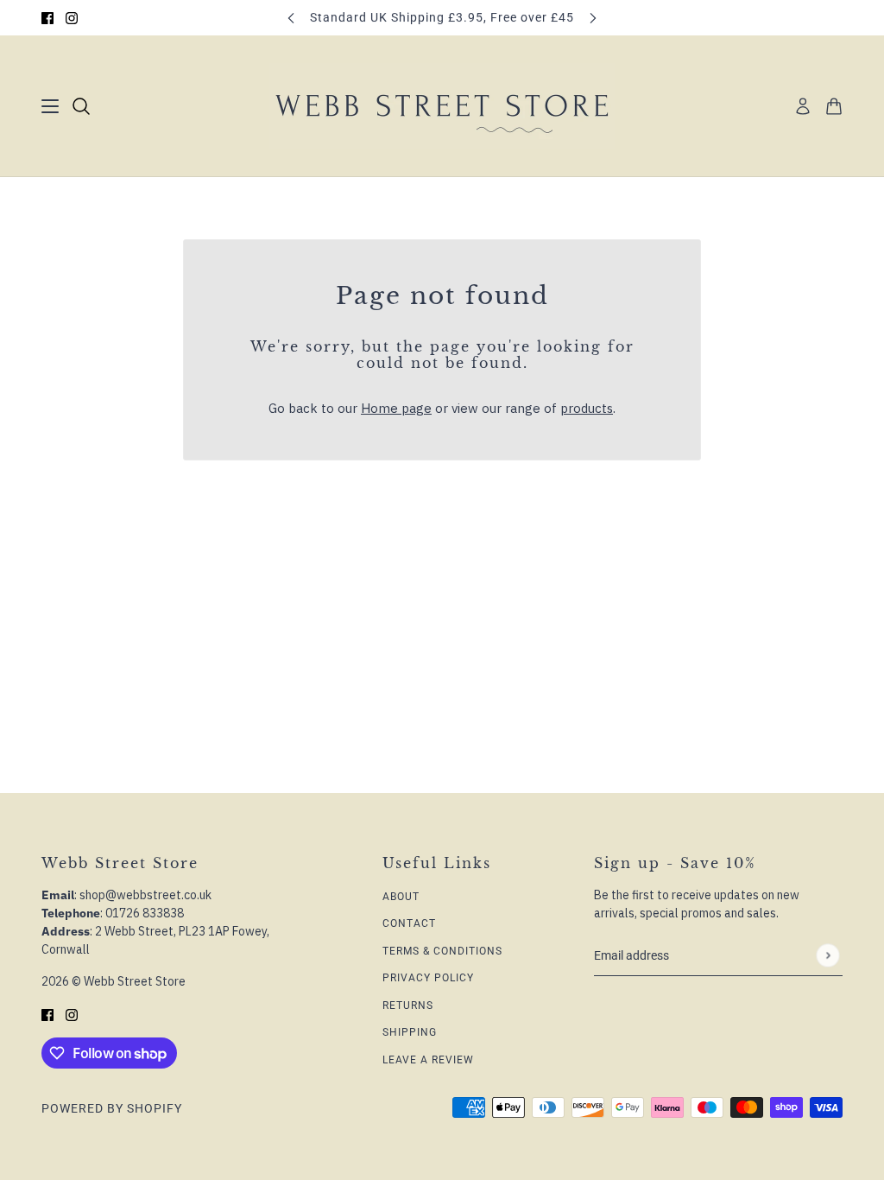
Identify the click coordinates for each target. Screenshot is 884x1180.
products (586, 408)
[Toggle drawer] (50, 106)
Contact (409, 923)
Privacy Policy (428, 978)
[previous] (291, 17)
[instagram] (72, 18)
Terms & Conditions (442, 951)
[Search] (81, 106)
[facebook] (47, 18)
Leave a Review (428, 1060)
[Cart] (834, 106)
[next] (593, 17)
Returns (407, 1005)
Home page (396, 408)
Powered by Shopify (111, 1108)
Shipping (409, 1032)
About (401, 897)
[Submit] (827, 955)
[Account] (802, 106)
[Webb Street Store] (442, 106)
